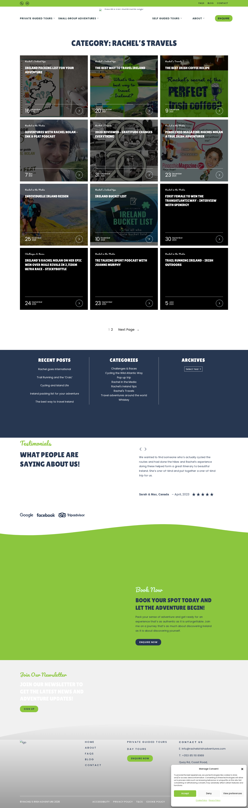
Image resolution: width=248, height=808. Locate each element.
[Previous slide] (141, 449)
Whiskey (124, 400)
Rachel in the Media (124, 382)
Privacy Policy (214, 800)
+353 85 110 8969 (193, 755)
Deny (209, 793)
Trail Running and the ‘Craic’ (54, 377)
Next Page (129, 329)
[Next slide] (145, 449)
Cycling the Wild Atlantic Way (124, 373)
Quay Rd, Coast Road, (193, 762)
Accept (185, 793)
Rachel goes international (54, 369)
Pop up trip (124, 377)
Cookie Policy (201, 800)
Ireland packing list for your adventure (54, 393)
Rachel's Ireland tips (124, 386)
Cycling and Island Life (54, 385)
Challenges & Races (124, 368)
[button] (242, 769)
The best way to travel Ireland (54, 401)
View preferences (232, 793)
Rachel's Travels (124, 391)
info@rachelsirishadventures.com (204, 748)
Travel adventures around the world (124, 395)
